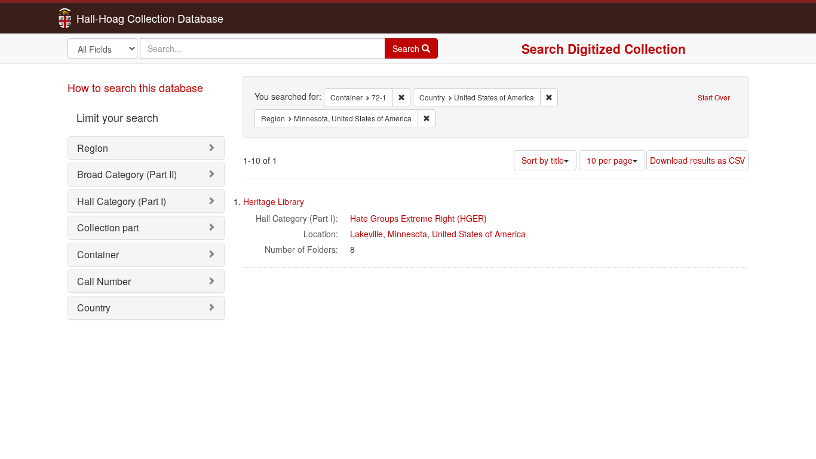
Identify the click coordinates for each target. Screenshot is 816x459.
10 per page (610, 160)
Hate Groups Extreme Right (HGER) (418, 218)
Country (94, 307)
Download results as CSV (697, 160)
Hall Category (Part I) (121, 201)
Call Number (104, 281)
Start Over (714, 97)
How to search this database (135, 87)
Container (98, 254)
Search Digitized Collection (603, 48)
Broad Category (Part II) (127, 174)
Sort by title (542, 160)
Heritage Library (273, 201)
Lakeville (366, 234)
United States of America (479, 234)
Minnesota (407, 234)
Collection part (108, 227)
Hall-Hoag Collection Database (112, 18)
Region (92, 148)
